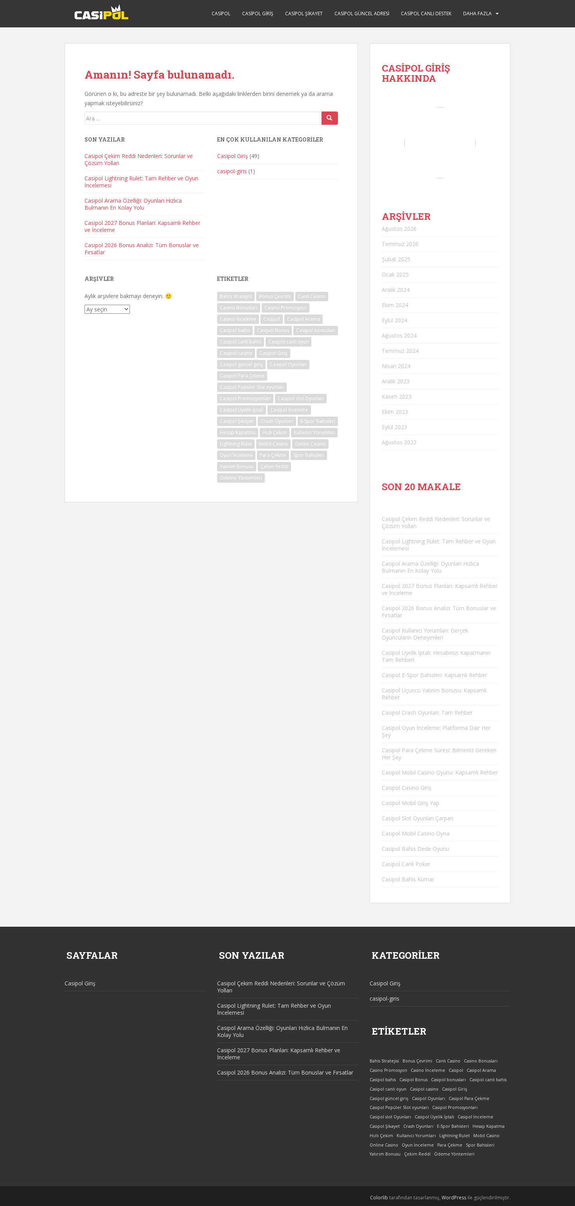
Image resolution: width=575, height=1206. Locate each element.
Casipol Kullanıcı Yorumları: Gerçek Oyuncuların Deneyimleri (425, 634)
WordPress (454, 1197)
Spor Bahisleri (308, 455)
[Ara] (330, 118)
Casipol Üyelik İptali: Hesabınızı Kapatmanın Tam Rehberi (436, 656)
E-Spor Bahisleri (317, 421)
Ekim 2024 (395, 305)
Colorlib (379, 1197)
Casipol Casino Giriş (406, 787)
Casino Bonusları (238, 307)
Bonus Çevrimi (275, 296)
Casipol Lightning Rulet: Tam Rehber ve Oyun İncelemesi (141, 181)
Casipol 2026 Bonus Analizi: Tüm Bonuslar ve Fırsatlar (141, 248)
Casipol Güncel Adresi (361, 13)
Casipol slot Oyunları (301, 398)
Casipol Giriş (257, 13)
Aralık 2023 (396, 381)
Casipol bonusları (315, 330)
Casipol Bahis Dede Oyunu (415, 848)
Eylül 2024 (394, 320)
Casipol (221, 13)
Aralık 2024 (396, 289)
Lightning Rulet (236, 443)
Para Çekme (273, 455)
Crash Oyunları (277, 421)
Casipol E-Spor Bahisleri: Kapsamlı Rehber (434, 675)
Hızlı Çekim (274, 432)
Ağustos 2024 (399, 335)
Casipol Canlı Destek (426, 13)
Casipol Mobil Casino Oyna (415, 833)
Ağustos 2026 (399, 228)
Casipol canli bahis (240, 341)
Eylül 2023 (394, 427)
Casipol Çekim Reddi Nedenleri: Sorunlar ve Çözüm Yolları (138, 159)
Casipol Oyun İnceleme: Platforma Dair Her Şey (436, 731)
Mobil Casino (273, 443)
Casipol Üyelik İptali (241, 409)
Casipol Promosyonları (245, 398)
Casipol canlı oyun (288, 341)
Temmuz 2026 (400, 244)
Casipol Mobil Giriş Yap (410, 803)
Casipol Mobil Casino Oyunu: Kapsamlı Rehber (440, 772)
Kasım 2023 (396, 396)
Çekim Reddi (274, 466)
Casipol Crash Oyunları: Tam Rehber (427, 712)
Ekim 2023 (395, 411)
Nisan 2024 (396, 366)
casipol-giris (232, 171)
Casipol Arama (303, 319)
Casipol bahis (235, 330)
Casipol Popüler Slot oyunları (252, 387)
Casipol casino (236, 353)
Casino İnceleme (238, 319)
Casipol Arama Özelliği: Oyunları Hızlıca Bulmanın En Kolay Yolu (133, 204)
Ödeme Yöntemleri (241, 477)
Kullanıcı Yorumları (314, 432)
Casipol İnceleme (289, 409)
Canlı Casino (311, 296)
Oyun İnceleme (236, 455)
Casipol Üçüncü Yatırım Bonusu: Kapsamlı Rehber (434, 694)
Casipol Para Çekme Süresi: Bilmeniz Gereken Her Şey (439, 753)
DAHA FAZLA (477, 13)
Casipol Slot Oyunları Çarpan (417, 818)
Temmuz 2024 (400, 350)
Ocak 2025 (395, 274)
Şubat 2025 (396, 259)
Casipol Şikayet (304, 13)
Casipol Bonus (273, 330)
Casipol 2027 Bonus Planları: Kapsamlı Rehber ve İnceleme (142, 226)
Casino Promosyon (285, 307)
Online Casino (310, 443)
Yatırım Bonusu (236, 466)
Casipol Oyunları (288, 364)
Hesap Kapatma (237, 432)
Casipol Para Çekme (242, 375)
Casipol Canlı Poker (406, 864)
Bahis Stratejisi (236, 296)
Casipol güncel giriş (241, 364)
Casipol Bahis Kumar (408, 879)
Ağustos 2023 (399, 442)
